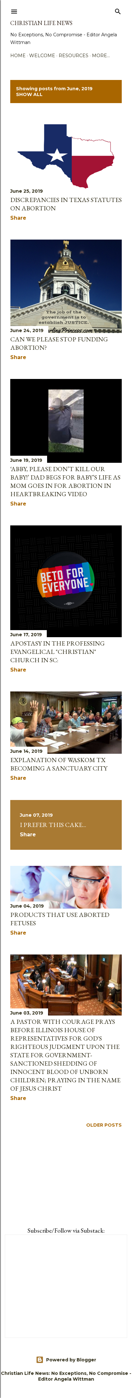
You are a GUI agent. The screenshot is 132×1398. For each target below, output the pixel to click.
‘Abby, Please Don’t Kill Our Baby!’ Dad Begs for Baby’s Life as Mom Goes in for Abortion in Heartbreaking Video (65, 481)
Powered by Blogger (71, 1360)
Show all (29, 94)
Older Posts (104, 1125)
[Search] (118, 10)
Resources (73, 55)
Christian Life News (41, 23)
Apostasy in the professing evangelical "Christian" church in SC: (57, 651)
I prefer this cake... (53, 825)
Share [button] (18, 218)
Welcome (42, 55)
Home (18, 55)
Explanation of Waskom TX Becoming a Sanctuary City (58, 764)
